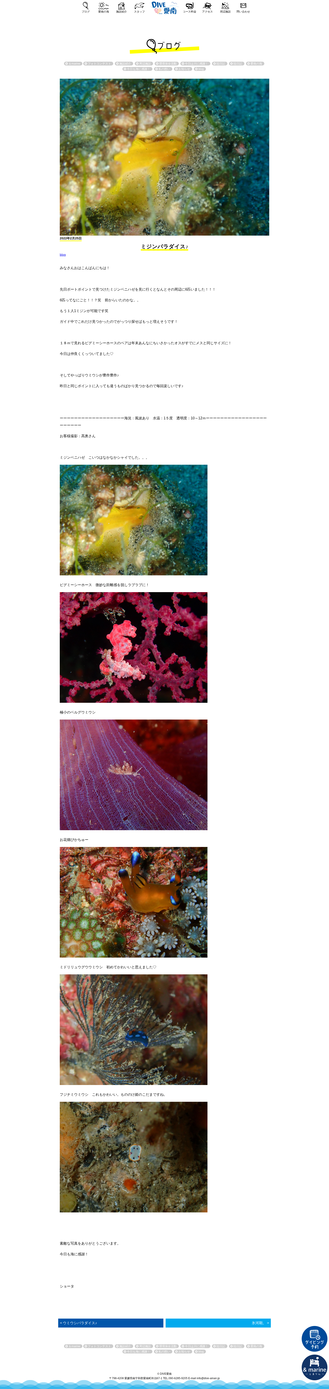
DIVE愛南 (164, 7)
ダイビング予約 (314, 1339)
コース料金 (189, 11)
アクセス (207, 11)
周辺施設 (225, 11)
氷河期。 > (260, 1323)
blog (63, 254)
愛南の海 (103, 11)
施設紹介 (121, 11)
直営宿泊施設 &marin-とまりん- (314, 1367)
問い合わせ (243, 11)
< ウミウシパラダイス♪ (78, 1323)
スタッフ (139, 11)
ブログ (86, 11)
